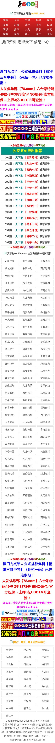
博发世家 (9, 334)
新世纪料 (45, 473)
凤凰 (16, 34)
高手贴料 (45, 517)
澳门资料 (9, 42)
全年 (16, 20)
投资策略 (27, 554)
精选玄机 (27, 305)
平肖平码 (27, 276)
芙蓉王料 (45, 451)
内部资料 (45, 503)
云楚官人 (9, 437)
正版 (5, 29)
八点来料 (45, 510)
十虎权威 (9, 319)
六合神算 (9, 451)
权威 (5, 24)
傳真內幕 (27, 312)
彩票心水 (9, 393)
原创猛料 (9, 517)
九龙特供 (27, 451)
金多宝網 (9, 371)
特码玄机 (45, 488)
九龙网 (45, 671)
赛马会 (27, 708)
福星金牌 (45, 422)
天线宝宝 (9, 327)
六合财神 (27, 503)
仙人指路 (27, 532)
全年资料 (45, 547)
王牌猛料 (9, 510)
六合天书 (27, 481)
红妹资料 (9, 466)
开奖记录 (9, 363)
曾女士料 (27, 371)
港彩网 (27, 649)
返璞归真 (9, 444)
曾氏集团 (9, 290)
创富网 (9, 701)
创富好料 (9, 407)
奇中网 (9, 649)
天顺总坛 (45, 327)
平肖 (38, 24)
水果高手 (45, 400)
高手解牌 (27, 261)
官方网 (45, 701)
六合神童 (27, 539)
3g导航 (9, 657)
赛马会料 (45, 290)
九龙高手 (27, 385)
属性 (49, 34)
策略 (5, 20)
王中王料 (9, 400)
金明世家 (27, 356)
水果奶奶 (45, 385)
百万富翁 (45, 334)
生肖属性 (27, 547)
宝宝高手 (45, 378)
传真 (49, 29)
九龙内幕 (27, 297)
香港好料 (27, 510)
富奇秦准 (45, 429)
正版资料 (45, 261)
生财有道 (9, 488)
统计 (27, 34)
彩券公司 (45, 349)
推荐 (16, 29)
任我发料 (45, 305)
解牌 (38, 20)
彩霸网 (45, 693)
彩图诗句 (27, 268)
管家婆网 (45, 283)
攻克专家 (9, 459)
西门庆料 (45, 415)
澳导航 (45, 649)
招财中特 (45, 459)
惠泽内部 (27, 466)
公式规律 (45, 341)
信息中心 (41, 42)
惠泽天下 (26, 42)
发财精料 (27, 407)
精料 (49, 20)
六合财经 (27, 444)
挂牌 (27, 20)
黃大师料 (45, 297)
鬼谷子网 (45, 356)
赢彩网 (9, 686)
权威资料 (9, 268)
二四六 (45, 657)
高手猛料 (9, 283)
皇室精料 (27, 415)
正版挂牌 (9, 261)
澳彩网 (9, 679)
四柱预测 (27, 495)
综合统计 (27, 341)
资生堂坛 (9, 385)
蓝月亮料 (45, 319)
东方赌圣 (27, 459)
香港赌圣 (45, 312)
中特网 (27, 701)
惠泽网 (9, 693)
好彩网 (45, 679)
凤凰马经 (9, 341)
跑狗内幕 (9, 473)
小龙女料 (27, 488)
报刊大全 (27, 283)
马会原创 (45, 393)
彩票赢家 (45, 363)
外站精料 (45, 276)
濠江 (38, 34)
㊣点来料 (27, 437)
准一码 (27, 686)
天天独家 (9, 422)
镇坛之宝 (9, 305)
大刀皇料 (45, 495)
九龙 (27, 29)
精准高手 (9, 539)
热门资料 (9, 525)
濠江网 (9, 715)
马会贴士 (9, 349)
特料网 (45, 664)
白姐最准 (27, 378)
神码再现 (45, 532)
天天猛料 (27, 422)
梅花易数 (45, 437)
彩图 (16, 24)
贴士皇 (45, 708)
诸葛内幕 (45, 466)
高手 (38, 29)
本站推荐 (9, 297)
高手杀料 (27, 327)
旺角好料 (45, 407)
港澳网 (27, 657)
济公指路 (27, 473)
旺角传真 (9, 429)
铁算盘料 (9, 378)
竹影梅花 (27, 429)
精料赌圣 (27, 393)
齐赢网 (9, 671)
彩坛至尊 (27, 319)
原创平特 (27, 525)
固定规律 (9, 547)
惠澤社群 (9, 276)
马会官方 (45, 371)
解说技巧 (9, 554)
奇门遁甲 (45, 444)
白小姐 (45, 686)
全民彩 (9, 664)
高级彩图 (45, 268)
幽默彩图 (45, 554)
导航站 (27, 664)
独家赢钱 (45, 539)
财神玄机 (45, 481)
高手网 (27, 693)
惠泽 (27, 24)
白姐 (49, 24)
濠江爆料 (27, 349)
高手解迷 (9, 312)
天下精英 (9, 356)
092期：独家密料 (27, 157)
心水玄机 (45, 525)
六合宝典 (9, 532)
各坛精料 (27, 334)
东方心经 (9, 495)
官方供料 (27, 363)
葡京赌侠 (9, 503)
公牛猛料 (9, 481)
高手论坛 (27, 517)
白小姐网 (27, 290)
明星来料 (27, 400)
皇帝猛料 (9, 415)
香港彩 (27, 671)
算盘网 (27, 679)
